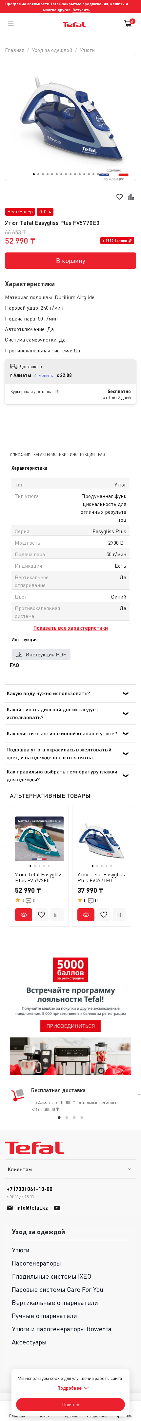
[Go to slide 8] (66, 174)
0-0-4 (45, 211)
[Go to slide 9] (70, 174)
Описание (20, 454)
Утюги (87, 50)
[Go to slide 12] (84, 174)
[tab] (59, 1117)
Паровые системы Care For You (57, 1289)
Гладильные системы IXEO (51, 1276)
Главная (14, 50)
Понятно (70, 1404)
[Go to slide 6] (57, 174)
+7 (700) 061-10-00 (29, 1192)
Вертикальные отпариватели (55, 1302)
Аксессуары (29, 1342)
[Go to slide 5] (52, 174)
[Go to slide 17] (107, 174)
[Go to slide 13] (89, 174)
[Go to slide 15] (98, 174)
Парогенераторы (36, 1263)
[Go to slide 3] (43, 174)
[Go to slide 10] (75, 174)
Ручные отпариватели (44, 1316)
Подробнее (69, 1388)
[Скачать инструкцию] (40, 654)
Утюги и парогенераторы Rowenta (61, 1329)
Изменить (43, 375)
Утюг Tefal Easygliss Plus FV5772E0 (39, 877)
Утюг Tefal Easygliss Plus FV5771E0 (101, 877)
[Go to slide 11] (80, 174)
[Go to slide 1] (34, 174)
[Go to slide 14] (93, 174)
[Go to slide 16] (103, 174)
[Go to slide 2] (38, 174)
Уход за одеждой (52, 50)
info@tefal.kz (32, 1207)
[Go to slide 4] (48, 174)
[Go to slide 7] (61, 174)
